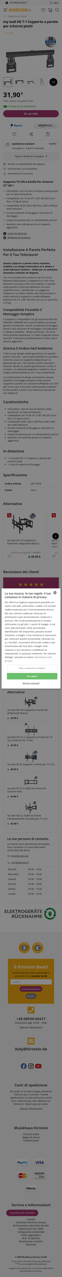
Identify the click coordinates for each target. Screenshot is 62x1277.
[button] (31, 683)
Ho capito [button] (32, 676)
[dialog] (31, 638)
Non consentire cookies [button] (32, 668)
